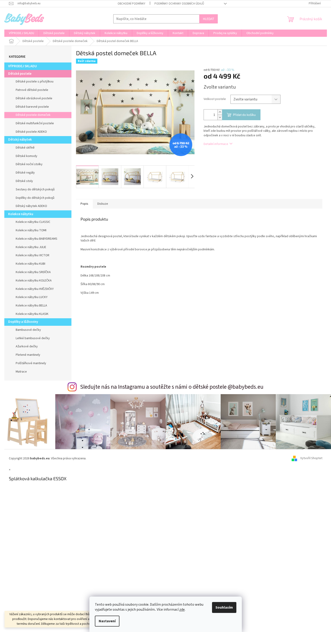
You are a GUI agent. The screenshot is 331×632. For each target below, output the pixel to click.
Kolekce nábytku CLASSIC (33, 222)
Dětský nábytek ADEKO (31, 206)
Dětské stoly (24, 181)
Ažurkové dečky (27, 346)
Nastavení (107, 621)
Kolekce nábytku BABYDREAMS (36, 238)
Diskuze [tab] (102, 204)
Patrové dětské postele (32, 90)
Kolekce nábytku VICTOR (32, 255)
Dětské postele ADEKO (31, 131)
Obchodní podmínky (131, 4)
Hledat (208, 19)
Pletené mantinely (28, 355)
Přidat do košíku (244, 115)
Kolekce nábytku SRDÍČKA (33, 272)
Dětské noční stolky (29, 164)
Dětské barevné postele (32, 107)
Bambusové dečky (28, 330)
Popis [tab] (84, 204)
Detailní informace (216, 144)
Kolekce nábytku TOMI (31, 230)
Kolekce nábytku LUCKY (32, 297)
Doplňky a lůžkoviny (23, 321)
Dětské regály (25, 172)
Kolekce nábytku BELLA (31, 305)
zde (182, 609)
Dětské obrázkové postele (34, 98)
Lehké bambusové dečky (33, 338)
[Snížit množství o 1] (219, 117)
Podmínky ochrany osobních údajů (179, 4)
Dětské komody (26, 156)
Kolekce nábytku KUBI (30, 263)
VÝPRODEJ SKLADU (22, 66)
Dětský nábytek (20, 139)
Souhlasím (224, 607)
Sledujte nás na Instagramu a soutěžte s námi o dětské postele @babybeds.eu (171, 387)
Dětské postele (19, 73)
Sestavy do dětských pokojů (35, 189)
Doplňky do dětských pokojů (35, 198)
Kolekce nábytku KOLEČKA (34, 280)
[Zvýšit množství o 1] (219, 112)
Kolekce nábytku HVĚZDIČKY (35, 289)
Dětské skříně (25, 147)
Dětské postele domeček (33, 115)
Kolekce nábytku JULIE (31, 247)
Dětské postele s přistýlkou (34, 81)
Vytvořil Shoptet (311, 458)
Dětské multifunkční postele (35, 123)
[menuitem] (21, 33)
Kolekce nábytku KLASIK (32, 314)
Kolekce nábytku (20, 214)
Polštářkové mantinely (31, 363)
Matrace (21, 371)
